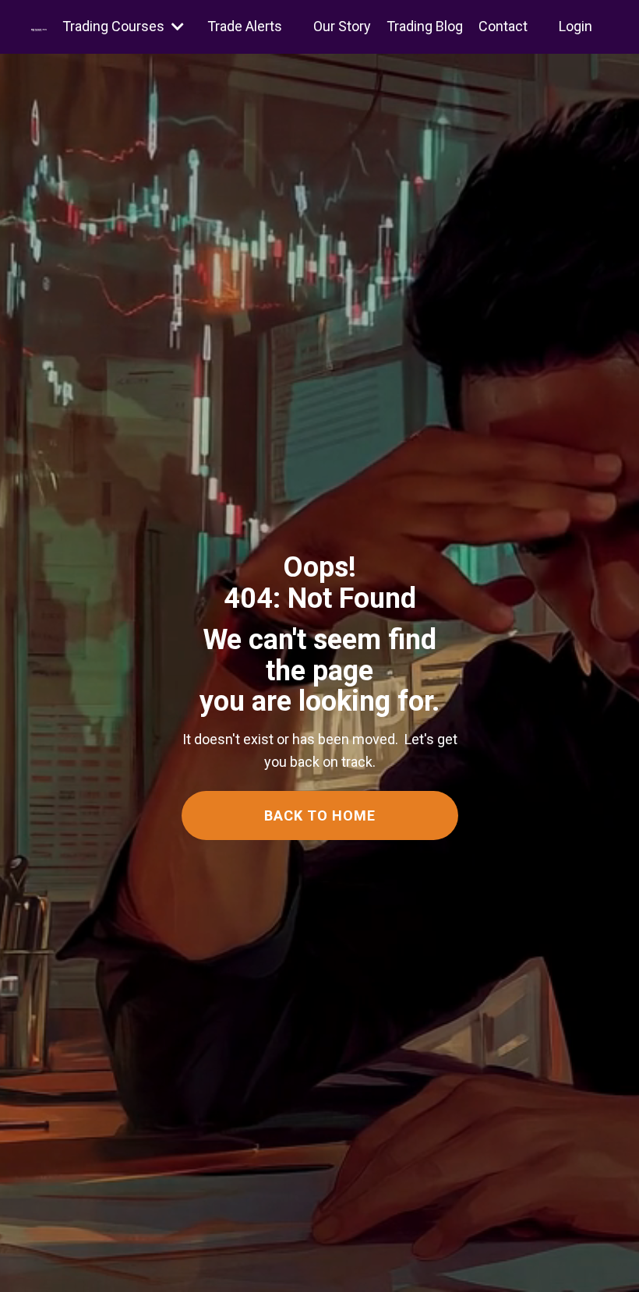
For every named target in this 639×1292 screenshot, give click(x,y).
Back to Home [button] (320, 815)
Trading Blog (425, 26)
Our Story (342, 26)
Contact (503, 26)
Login (575, 26)
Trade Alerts (244, 26)
